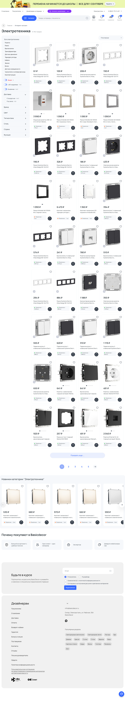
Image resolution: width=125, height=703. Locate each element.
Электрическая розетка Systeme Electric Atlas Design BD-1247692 (88, 75)
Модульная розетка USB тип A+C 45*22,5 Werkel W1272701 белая (42, 121)
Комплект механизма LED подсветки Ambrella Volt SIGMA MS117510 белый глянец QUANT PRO (88, 211)
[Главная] (12, 18)
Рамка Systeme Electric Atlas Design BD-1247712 (64, 75)
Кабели (7, 60)
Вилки (7, 66)
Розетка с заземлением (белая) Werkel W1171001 (111, 393)
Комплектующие (10, 75)
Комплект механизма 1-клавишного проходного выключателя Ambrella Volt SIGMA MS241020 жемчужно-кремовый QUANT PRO (38, 516)
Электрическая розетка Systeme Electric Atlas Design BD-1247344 (111, 302)
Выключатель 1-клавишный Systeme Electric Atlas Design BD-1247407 (112, 211)
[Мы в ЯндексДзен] (78, 621)
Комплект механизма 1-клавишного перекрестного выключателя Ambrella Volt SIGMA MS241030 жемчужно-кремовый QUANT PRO (63, 516)
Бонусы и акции (17, 637)
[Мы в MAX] (66, 621)
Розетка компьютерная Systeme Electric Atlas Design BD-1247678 (87, 257)
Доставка (14, 618)
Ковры (82, 644)
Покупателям (16, 609)
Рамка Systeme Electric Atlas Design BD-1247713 (40, 75)
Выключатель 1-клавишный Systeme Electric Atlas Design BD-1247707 (89, 166)
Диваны (68, 639)
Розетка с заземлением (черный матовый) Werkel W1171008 (65, 393)
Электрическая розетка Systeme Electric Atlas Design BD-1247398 (111, 166)
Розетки (7, 43)
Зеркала (101, 639)
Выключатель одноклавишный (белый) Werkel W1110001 (88, 438)
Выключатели (9, 48)
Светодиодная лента (94, 635)
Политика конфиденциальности (23, 665)
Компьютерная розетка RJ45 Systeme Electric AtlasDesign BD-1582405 (87, 302)
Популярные (105, 38)
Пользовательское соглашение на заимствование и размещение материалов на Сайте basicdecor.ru (28, 671)
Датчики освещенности (12, 69)
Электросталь (98, 11)
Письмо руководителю (19, 655)
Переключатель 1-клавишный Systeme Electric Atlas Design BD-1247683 (89, 347)
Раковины (107, 644)
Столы (93, 639)
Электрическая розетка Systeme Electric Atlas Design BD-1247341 (41, 393)
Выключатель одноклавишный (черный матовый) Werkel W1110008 (88, 393)
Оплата (14, 623)
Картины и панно (71, 644)
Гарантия (14, 632)
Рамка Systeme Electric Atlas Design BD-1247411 (40, 257)
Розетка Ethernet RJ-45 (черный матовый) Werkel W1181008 (111, 438)
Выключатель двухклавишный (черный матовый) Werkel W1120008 (42, 438)
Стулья (85, 639)
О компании (5, 11)
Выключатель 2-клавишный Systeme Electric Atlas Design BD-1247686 (66, 257)
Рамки (7, 45)
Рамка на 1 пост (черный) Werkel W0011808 (65, 438)
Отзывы (14, 651)
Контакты (14, 646)
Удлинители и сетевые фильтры (15, 72)
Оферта (14, 660)
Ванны (90, 644)
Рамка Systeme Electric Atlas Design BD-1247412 (64, 166)
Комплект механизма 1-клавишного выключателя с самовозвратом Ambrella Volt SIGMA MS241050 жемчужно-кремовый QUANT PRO (88, 516)
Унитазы (98, 644)
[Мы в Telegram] (82, 621)
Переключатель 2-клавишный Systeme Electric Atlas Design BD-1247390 (112, 347)
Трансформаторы (10, 51)
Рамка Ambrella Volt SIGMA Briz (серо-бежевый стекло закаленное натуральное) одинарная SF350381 (89, 121)
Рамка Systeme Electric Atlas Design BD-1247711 (110, 75)
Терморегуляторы (11, 57)
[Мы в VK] (74, 621)
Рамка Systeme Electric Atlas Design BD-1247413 (40, 166)
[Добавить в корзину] (50, 82)
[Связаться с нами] (121, 694)
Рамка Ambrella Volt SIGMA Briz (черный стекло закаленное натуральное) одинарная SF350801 (41, 211)
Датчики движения (11, 54)
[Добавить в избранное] (50, 45)
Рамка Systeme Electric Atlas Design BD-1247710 (41, 302)
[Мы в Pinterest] (70, 621)
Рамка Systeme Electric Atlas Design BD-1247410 (64, 302)
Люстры (107, 635)
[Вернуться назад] (3, 25)
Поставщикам (16, 641)
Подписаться (70, 587)
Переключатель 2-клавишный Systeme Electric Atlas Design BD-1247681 (42, 347)
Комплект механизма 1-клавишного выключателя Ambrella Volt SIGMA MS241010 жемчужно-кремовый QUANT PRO (13, 516)
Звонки (7, 63)
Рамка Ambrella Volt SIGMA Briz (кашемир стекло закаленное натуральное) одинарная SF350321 (65, 121)
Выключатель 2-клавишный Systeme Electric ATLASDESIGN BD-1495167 (112, 257)
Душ (67, 649)
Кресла (77, 639)
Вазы (109, 639)
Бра (115, 635)
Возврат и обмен (17, 627)
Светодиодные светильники (75, 635)
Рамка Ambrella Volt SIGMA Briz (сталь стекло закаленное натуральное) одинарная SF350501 (111, 121)
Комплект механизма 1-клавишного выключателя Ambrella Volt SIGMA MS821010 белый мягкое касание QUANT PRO (114, 516)
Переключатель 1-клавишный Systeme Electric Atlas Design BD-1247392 (66, 347)
